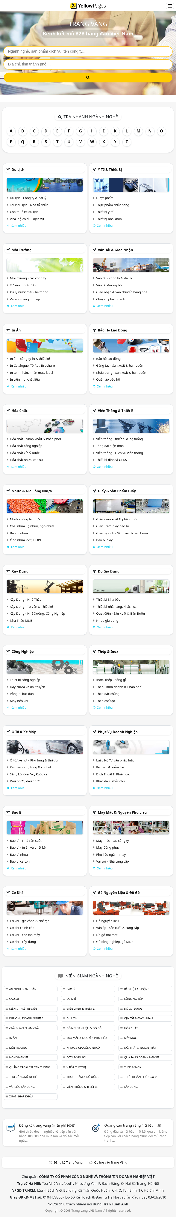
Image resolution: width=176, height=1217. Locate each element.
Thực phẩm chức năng (112, 205)
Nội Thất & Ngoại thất (140, 1048)
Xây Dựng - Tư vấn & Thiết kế (31, 606)
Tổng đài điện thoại (110, 446)
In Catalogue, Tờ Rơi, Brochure (32, 365)
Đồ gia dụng (109, 571)
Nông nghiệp (19, 1057)
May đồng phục (107, 847)
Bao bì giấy (104, 540)
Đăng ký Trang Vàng (68, 1162)
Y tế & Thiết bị (110, 169)
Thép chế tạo (105, 701)
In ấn (16, 330)
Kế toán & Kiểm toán (111, 767)
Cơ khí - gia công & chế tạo (29, 921)
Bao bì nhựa (19, 533)
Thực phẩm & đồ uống (83, 1077)
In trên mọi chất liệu (25, 379)
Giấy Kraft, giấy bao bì (112, 526)
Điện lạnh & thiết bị (81, 1008)
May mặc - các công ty (112, 840)
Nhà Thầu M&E (21, 620)
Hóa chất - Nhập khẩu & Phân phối (35, 439)
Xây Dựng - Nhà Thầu (25, 599)
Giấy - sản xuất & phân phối (116, 519)
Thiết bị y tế (104, 212)
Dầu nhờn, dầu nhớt (25, 781)
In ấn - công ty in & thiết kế (30, 358)
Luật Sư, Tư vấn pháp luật (115, 760)
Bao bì (17, 812)
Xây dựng (20, 571)
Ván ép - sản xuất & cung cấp (117, 927)
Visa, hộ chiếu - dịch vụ (27, 219)
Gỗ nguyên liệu (107, 921)
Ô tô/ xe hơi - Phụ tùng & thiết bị (34, 760)
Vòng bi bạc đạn (22, 693)
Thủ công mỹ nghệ (23, 1077)
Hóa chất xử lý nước (24, 453)
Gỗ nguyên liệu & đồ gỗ (119, 892)
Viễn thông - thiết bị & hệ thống (119, 439)
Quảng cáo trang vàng (132, 1125)
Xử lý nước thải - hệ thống (29, 292)
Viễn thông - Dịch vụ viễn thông (119, 453)
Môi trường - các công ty (28, 278)
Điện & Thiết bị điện (23, 1008)
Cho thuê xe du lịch (24, 212)
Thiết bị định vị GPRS (111, 459)
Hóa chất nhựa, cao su (26, 459)
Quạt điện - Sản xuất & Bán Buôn (120, 613)
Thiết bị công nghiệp (25, 680)
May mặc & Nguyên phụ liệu (122, 812)
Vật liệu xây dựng (22, 1087)
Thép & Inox (108, 651)
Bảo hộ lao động (112, 330)
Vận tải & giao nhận (115, 250)
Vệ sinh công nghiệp (25, 299)
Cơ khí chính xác (22, 927)
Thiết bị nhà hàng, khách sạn (117, 606)
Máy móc (130, 1038)
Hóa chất (19, 410)
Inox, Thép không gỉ (111, 680)
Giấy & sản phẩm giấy (117, 491)
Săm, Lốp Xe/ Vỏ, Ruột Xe (28, 774)
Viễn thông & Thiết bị (116, 410)
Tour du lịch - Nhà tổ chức (29, 205)
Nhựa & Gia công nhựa (32, 491)
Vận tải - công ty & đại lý (114, 278)
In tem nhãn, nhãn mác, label (31, 372)
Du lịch (18, 169)
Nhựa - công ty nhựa (25, 519)
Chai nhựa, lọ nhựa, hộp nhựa (32, 526)
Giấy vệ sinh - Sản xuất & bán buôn (122, 533)
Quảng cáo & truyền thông (29, 1067)
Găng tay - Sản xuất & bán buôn (119, 365)
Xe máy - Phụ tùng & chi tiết (30, 767)
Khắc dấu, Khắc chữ (110, 781)
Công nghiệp (23, 651)
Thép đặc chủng (108, 693)
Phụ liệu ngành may (111, 854)
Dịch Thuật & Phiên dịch (114, 774)
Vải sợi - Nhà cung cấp (112, 861)
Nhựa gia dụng (107, 620)
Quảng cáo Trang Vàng (110, 1162)
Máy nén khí (19, 701)
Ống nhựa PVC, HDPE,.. (27, 540)
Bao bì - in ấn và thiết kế (28, 847)
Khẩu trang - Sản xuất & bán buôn (121, 372)
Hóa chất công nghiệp (26, 446)
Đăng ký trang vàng (47, 1125)
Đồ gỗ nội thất (106, 935)
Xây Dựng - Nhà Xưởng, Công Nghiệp (37, 613)
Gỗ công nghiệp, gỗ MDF (114, 941)
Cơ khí (17, 892)
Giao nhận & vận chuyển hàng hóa (121, 292)
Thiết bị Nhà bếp (108, 599)
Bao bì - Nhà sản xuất (25, 840)
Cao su (14, 999)
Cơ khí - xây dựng (23, 941)
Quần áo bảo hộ (108, 379)
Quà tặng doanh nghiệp (141, 1057)
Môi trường (22, 250)
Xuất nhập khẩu (21, 1096)
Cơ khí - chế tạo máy (25, 935)
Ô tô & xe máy (24, 731)
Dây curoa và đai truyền (27, 687)
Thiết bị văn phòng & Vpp (142, 1077)
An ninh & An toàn (22, 989)
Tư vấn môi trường (24, 285)
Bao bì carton (20, 861)
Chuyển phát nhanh (110, 299)
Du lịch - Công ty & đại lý (28, 198)
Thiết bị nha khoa (109, 219)
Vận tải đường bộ (109, 285)
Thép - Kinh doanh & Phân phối (119, 687)
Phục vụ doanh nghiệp (118, 731)
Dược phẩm (105, 198)
